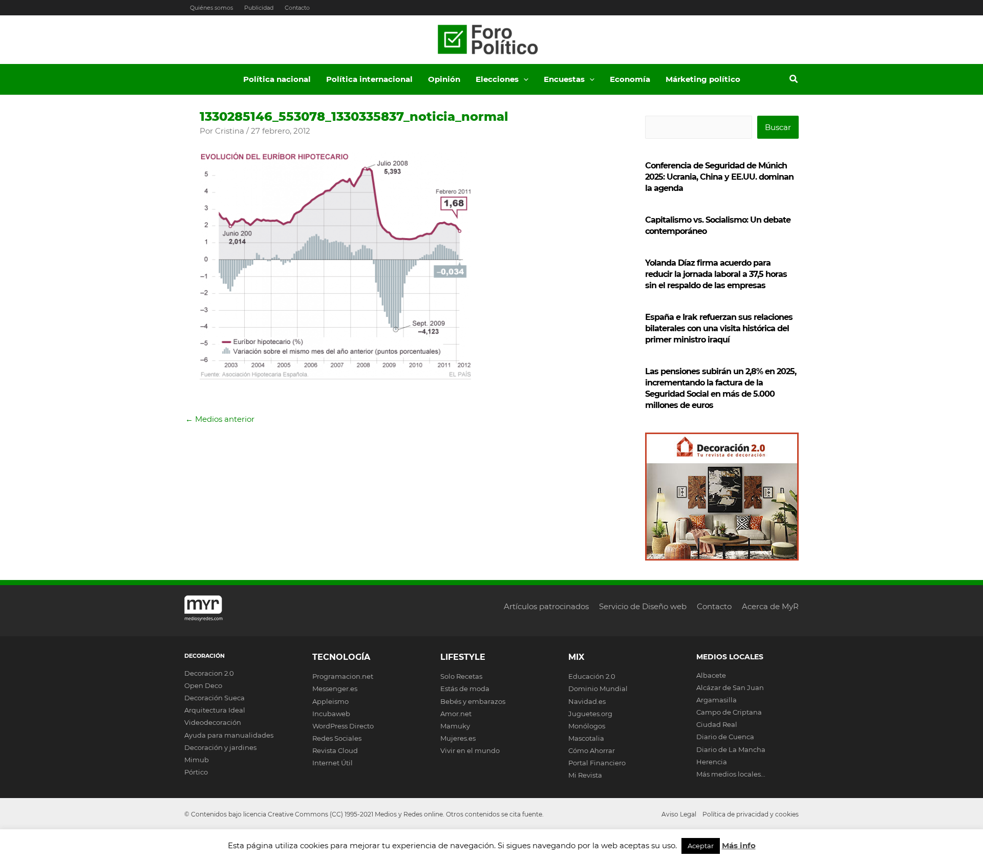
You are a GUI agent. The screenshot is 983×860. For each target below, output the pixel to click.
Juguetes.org (590, 713)
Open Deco (203, 685)
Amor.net (456, 713)
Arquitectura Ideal (214, 710)
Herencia (711, 762)
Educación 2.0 (591, 676)
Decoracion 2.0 (209, 673)
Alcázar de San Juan (730, 687)
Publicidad (258, 7)
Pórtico (196, 772)
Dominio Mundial (598, 688)
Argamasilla (716, 700)
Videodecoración (212, 722)
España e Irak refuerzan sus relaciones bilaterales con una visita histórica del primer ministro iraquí (719, 328)
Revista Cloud (335, 750)
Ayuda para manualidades (228, 735)
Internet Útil (332, 763)
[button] (523, 79)
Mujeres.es (458, 738)
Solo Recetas (461, 676)
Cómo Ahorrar (591, 750)
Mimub (196, 760)
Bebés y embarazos (472, 701)
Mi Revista (585, 775)
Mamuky (455, 726)
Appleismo (330, 701)
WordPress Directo (343, 726)
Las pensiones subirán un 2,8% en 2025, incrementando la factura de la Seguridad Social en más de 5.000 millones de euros (720, 388)
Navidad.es (587, 701)
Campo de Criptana (729, 712)
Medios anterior (219, 419)
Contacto (297, 7)
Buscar (778, 127)
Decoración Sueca (214, 698)
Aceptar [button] (701, 846)
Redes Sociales (336, 738)
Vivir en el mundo (470, 750)
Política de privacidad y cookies (750, 814)
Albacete (711, 675)
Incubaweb (331, 713)
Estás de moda (464, 688)
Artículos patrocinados (546, 606)
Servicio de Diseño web (643, 606)
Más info (739, 845)
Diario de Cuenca (725, 737)
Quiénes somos (211, 7)
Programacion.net (342, 676)
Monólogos (586, 726)
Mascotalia (586, 738)
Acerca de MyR (770, 606)
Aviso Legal (678, 814)
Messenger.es (334, 688)
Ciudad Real (716, 724)
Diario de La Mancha (730, 749)
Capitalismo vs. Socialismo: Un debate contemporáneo (717, 225)
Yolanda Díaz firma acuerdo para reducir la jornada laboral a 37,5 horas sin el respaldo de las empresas (716, 274)
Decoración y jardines (220, 747)
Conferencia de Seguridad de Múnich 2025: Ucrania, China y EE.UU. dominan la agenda (719, 177)
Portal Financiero (597, 763)
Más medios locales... (730, 774)
